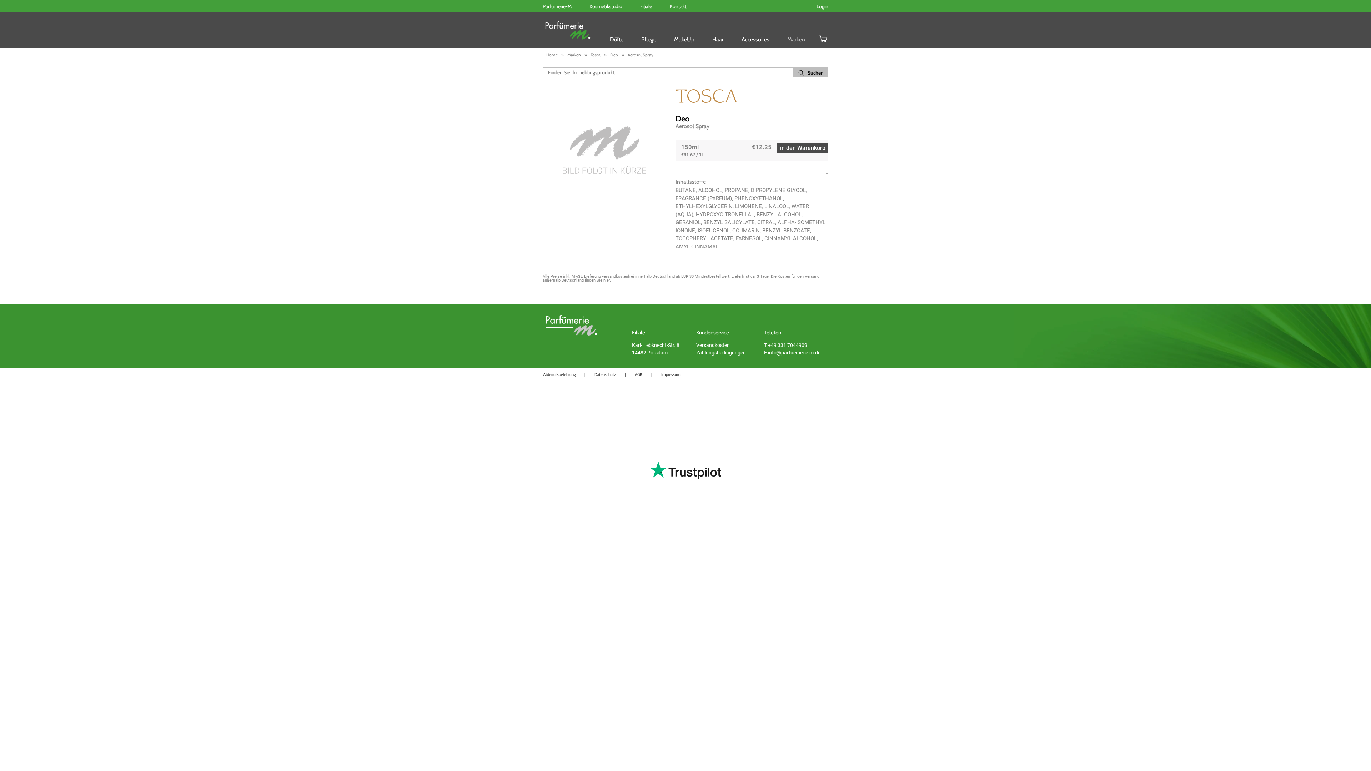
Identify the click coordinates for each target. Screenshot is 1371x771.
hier (606, 280)
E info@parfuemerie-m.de (792, 353)
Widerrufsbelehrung (559, 374)
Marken (796, 39)
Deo (682, 119)
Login (822, 6)
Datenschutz (605, 374)
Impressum (671, 374)
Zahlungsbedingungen (721, 353)
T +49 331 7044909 (785, 345)
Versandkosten (713, 345)
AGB (638, 374)
